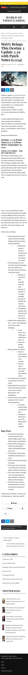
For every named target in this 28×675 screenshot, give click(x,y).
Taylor (2, 66)
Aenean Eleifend (7, 563)
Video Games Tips (12, 526)
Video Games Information (10, 579)
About (2, 665)
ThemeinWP (19, 658)
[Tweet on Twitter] (8, 90)
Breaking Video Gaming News (12, 567)
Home (2, 662)
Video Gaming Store (6, 671)
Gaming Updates (11, 528)
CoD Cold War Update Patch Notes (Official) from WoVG (15, 545)
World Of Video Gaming (14, 19)
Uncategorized (7, 575)
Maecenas (5, 571)
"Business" (6, 559)
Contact (3, 668)
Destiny (4, 528)
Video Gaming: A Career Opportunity (11, 539)
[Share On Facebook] (3, 90)
